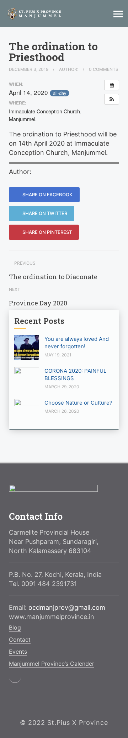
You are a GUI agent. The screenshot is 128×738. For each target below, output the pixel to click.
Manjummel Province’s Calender (51, 663)
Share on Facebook (47, 194)
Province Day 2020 (38, 303)
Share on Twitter (44, 213)
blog (15, 627)
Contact (20, 639)
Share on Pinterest (46, 232)
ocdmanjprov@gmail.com (66, 607)
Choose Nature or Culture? (78, 402)
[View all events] (111, 85)
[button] (112, 99)
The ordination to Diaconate (53, 276)
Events (18, 651)
